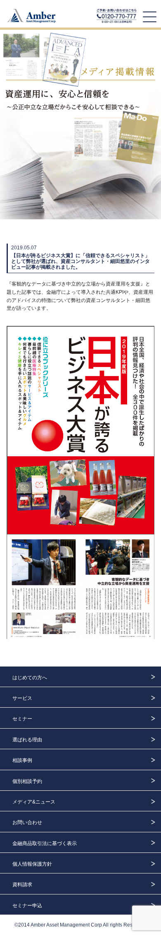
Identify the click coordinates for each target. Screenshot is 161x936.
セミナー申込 (27, 905)
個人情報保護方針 (32, 864)
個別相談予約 (27, 781)
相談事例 (22, 760)
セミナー (22, 719)
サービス (22, 698)
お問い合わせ (27, 822)
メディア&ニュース (33, 802)
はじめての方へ (29, 678)
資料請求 (22, 884)
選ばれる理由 (27, 740)
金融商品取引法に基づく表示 (44, 843)
